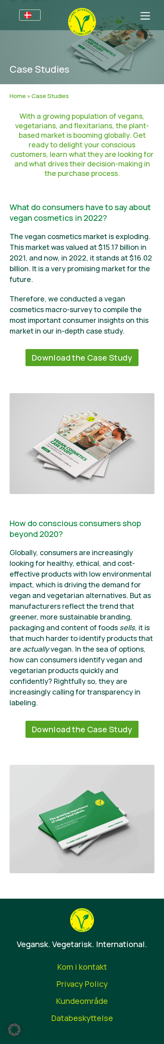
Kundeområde (82, 1001)
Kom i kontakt (82, 966)
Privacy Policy (82, 983)
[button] (14, 1029)
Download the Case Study (82, 357)
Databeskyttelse (82, 1018)
